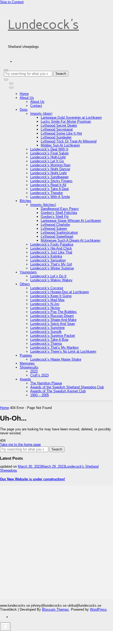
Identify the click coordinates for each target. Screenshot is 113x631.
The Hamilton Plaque (46, 383)
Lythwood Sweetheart (57, 236)
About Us (27, 98)
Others (25, 284)
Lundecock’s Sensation (48, 260)
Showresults (29, 367)
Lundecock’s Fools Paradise (51, 244)
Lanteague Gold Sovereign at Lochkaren (71, 117)
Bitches (25, 201)
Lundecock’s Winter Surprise (52, 268)
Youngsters (28, 272)
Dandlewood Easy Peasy (60, 209)
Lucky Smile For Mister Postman (66, 121)
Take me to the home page (20, 444)
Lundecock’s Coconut (46, 288)
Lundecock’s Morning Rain (50, 165)
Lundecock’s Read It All (48, 185)
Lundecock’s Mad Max (47, 300)
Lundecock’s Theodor (46, 193)
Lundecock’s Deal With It (49, 149)
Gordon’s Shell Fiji (55, 217)
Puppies (26, 355)
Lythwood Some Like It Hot (61, 133)
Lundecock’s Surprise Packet (52, 336)
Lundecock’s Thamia (46, 344)
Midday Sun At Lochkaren (60, 145)
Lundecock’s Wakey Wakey (51, 280)
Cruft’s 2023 (39, 375)
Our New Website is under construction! (32, 479)
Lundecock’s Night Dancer (50, 169)
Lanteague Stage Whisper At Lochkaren (71, 221)
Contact (36, 106)
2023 (34, 371)
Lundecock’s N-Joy (44, 304)
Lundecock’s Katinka (46, 256)
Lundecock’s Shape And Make (53, 320)
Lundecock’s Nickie (45, 308)
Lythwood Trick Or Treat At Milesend (68, 141)
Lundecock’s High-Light (48, 157)
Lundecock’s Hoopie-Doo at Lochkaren (59, 292)
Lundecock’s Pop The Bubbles (53, 312)
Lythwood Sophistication (59, 232)
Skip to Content (12, 2)
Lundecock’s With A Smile (50, 197)
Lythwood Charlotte (55, 225)
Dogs (24, 110)
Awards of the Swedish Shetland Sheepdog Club (67, 387)
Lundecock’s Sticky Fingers (51, 181)
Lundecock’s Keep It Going (50, 296)
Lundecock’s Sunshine (47, 328)
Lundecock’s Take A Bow (49, 340)
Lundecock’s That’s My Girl (51, 264)
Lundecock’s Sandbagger (49, 177)
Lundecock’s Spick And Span (52, 324)
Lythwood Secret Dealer (59, 125)
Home (24, 94)
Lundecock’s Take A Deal (49, 189)
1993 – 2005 (39, 395)
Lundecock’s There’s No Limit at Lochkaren (63, 351)
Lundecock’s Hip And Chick (51, 248)
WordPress (98, 609)
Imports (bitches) (43, 205)
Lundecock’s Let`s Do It (48, 276)
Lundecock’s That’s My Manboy (54, 347)
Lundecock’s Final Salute (49, 153)
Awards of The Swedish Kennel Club (58, 391)
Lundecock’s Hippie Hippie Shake (55, 359)
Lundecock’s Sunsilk (46, 332)
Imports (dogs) (41, 114)
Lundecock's (43, 24)
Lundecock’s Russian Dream (52, 316)
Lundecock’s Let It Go (47, 161)
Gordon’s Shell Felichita (59, 213)
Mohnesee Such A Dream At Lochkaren (70, 240)
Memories (27, 363)
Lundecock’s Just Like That (51, 252)
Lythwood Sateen (54, 229)
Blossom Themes (55, 609)
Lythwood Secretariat (57, 129)
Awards (25, 379)
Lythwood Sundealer (56, 137)
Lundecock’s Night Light (48, 173)
